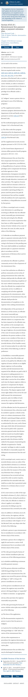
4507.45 (10, 73)
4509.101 (17, 73)
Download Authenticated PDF (12, 59)
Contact (16, 683)
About (22, 683)
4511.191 (4, 76)
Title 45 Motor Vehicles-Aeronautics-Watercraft (14, 36)
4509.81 (22, 73)
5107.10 (3, 137)
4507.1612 (4, 73)
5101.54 (16, 116)
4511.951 (11, 76)
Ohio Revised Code (7, 33)
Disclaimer (8, 683)
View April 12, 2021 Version (11, 671)
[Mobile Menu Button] (1, 3)
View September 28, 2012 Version (12, 664)
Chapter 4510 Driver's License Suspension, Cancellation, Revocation (11, 43)
